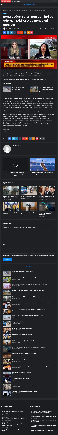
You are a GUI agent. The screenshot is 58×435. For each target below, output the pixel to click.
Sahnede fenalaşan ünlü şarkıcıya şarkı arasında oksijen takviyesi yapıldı (31, 366)
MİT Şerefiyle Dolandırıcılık (28, 196)
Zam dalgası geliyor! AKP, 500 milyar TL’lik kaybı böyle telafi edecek (26, 1)
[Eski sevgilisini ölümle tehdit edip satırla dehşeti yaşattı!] (11, 190)
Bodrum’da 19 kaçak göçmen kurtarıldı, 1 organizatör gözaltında (46, 213)
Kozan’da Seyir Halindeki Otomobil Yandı (22, 271)
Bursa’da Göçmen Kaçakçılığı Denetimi (10, 212)
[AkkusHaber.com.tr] (29, 4)
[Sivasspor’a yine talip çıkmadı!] (7, 361)
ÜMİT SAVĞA (8, 28)
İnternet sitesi (33, 250)
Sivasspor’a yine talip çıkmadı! (20, 359)
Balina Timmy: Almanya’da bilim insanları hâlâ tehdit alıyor (27, 315)
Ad (4, 244)
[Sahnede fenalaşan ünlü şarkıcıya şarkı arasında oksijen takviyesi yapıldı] (7, 368)
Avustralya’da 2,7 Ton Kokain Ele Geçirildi (22, 385)
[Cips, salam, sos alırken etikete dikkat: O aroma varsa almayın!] (7, 311)
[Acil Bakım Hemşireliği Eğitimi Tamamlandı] (29, 206)
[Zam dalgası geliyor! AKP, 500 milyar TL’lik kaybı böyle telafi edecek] (7, 286)
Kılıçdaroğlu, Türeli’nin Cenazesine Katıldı (22, 372)
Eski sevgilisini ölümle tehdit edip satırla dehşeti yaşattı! (10, 197)
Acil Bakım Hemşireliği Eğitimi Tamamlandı (28, 212)
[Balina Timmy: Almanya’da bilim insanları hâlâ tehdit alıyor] (7, 317)
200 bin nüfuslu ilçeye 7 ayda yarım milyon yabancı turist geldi (46, 89)
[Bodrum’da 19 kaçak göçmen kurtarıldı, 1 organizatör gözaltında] (47, 206)
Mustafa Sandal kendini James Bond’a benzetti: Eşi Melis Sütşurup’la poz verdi (32, 303)
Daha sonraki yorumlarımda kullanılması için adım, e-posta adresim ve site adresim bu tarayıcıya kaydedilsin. (29, 255)
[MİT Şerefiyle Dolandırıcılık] (29, 190)
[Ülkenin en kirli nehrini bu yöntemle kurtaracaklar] (7, 279)
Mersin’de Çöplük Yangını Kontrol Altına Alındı (24, 353)
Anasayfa (6, 10)
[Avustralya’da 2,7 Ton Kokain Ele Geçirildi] (7, 387)
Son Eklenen (29, 266)
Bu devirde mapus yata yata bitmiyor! (46, 197)
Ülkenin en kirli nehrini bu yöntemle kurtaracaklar (24, 278)
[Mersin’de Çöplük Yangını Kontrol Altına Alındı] (7, 355)
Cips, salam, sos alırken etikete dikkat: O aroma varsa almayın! (28, 309)
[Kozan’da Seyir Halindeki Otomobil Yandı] (7, 89)
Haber (10, 10)
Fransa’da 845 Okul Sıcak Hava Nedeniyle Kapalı (24, 391)
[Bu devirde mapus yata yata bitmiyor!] (47, 190)
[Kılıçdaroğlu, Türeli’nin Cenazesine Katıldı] (7, 374)
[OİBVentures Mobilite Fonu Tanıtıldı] (7, 380)
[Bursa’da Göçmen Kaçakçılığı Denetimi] (11, 206)
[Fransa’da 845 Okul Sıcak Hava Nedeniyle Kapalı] (7, 393)
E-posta (5, 250)
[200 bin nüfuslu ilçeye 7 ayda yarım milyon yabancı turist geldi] (34, 89)
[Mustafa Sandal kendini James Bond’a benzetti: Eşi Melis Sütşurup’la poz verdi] (7, 305)
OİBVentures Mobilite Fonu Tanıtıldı (21, 378)
